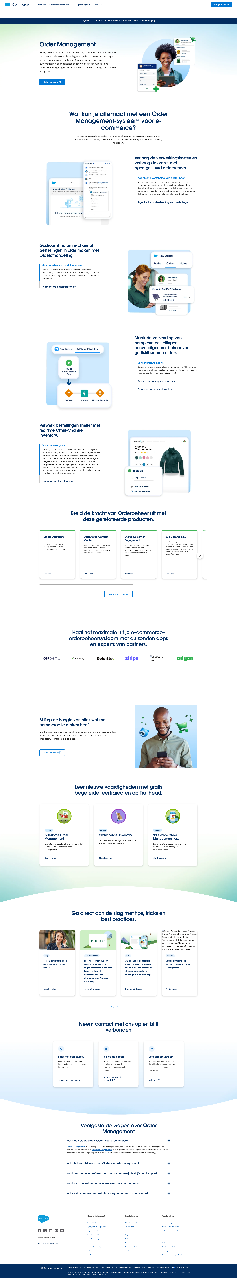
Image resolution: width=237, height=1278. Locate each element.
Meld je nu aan (51, 752)
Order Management (76, 1146)
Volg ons (153, 1080)
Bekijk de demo (51, 82)
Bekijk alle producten (118, 594)
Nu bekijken (171, 989)
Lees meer (48, 573)
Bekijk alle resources (118, 1007)
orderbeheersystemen (102, 1149)
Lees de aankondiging (144, 20)
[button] (200, 555)
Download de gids (133, 989)
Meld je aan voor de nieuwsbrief (113, 1078)
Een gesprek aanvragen (69, 1080)
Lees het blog (50, 989)
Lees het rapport (92, 989)
